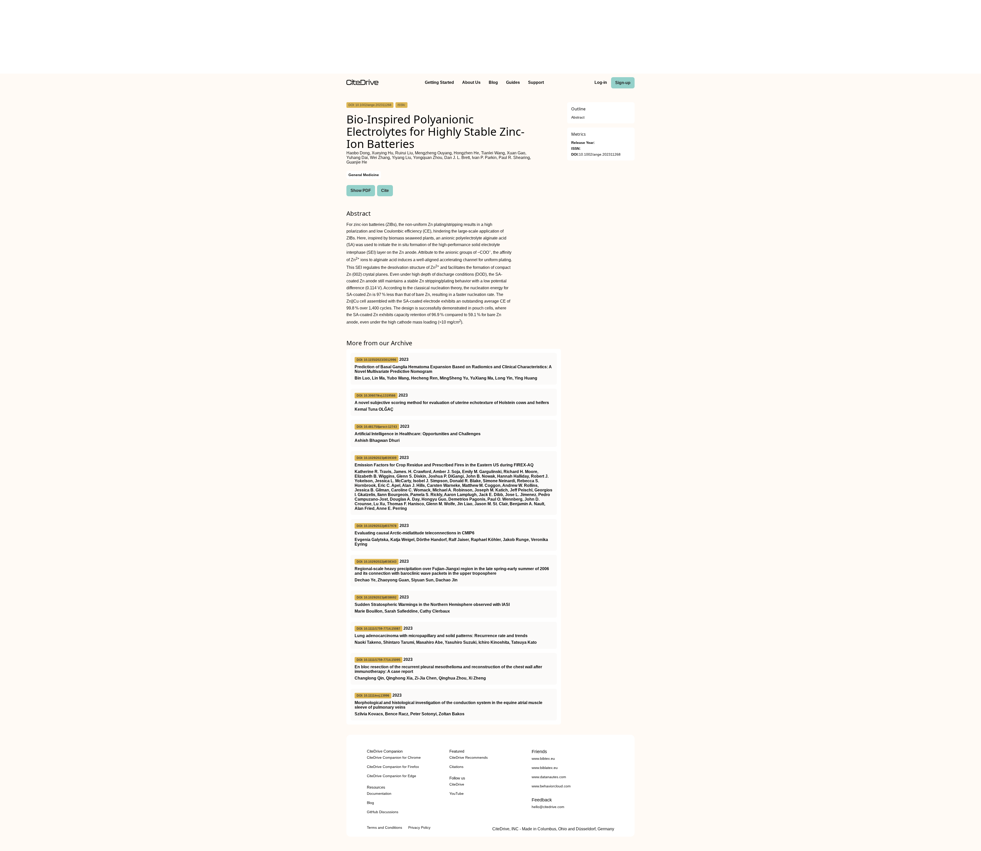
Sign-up (622, 82)
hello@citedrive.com (548, 807)
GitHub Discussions (382, 812)
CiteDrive (456, 784)
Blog (493, 82)
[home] (362, 84)
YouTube (456, 793)
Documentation (379, 793)
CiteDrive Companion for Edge (391, 776)
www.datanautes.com (549, 777)
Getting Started (439, 82)
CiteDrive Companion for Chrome (394, 757)
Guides (513, 82)
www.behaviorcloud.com (551, 786)
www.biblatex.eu (545, 768)
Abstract (578, 117)
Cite (385, 190)
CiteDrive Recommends (468, 757)
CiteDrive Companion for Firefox (393, 767)
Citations (456, 767)
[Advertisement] (490, 38)
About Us (471, 82)
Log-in (600, 82)
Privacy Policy (419, 827)
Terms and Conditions (384, 827)
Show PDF (361, 190)
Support (536, 82)
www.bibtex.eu (543, 758)
